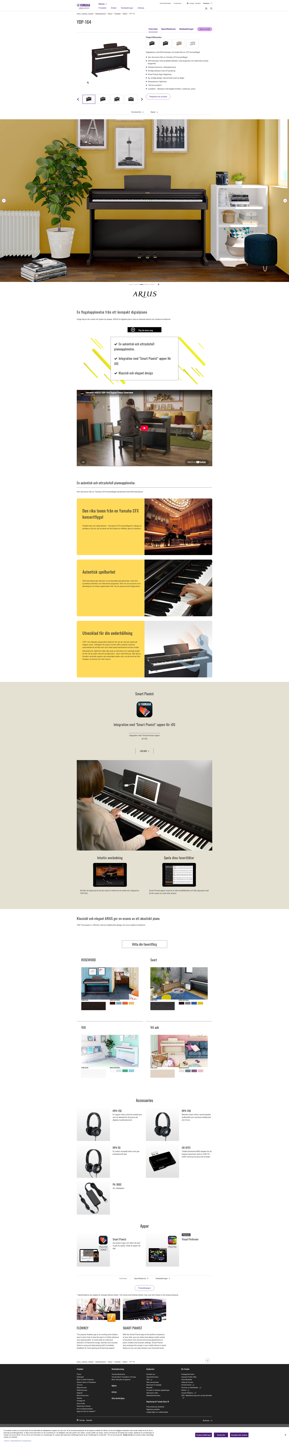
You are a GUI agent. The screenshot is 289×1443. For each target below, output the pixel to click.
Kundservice (177, 3)
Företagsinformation (187, 1374)
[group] (89, 99)
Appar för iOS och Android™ (86, 1411)
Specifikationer (168, 28)
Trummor (80, 1385)
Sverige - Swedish (195, 3)
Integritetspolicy (16, 1441)
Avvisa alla (221, 1435)
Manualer (149, 1387)
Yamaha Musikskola (118, 1374)
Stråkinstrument (82, 1390)
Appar (153, 112)
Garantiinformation (152, 1377)
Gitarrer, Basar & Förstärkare (86, 1382)
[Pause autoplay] (158, 284)
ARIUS (125, 13)
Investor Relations (187, 1393)
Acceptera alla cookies (239, 1435)
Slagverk (80, 1393)
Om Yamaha (185, 1369)
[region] (144, 1435)
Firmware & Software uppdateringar (157, 1390)
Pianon (102, 4)
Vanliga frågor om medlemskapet (157, 1412)
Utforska (141, 8)
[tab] (131, 284)
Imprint (6, 1441)
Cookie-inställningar (203, 1435)
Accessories (136, 112)
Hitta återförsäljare (165, 3)
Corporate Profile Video (188, 1377)
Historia (183, 1390)
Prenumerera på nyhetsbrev (155, 1407)
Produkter (102, 8)
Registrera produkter (153, 1409)
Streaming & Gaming (83, 1406)
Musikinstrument (101, 13)
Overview (153, 28)
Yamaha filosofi (186, 1385)
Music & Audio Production (85, 1379)
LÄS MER (143, 751)
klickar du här (128, 1435)
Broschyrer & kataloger (153, 1385)
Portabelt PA (81, 1401)
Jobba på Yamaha (187, 1382)
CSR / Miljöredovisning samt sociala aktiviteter (196, 1395)
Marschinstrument (83, 1395)
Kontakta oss (150, 1374)
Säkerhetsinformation (153, 1395)
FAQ (147, 1379)
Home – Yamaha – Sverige (85, 13)
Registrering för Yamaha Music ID (157, 1401)
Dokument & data (152, 1393)
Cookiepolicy (26, 1441)
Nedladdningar (127, 8)
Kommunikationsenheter (85, 1409)
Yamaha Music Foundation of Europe (124, 1377)
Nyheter (114, 1385)
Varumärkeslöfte (186, 1379)
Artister (114, 8)
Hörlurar (79, 1398)
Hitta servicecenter (152, 1382)
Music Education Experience (121, 1379)
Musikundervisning (118, 1369)
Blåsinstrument (82, 1387)
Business (206, 3)
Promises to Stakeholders (189, 1387)
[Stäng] (285, 1434)
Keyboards (80, 1377)
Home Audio (81, 1403)
